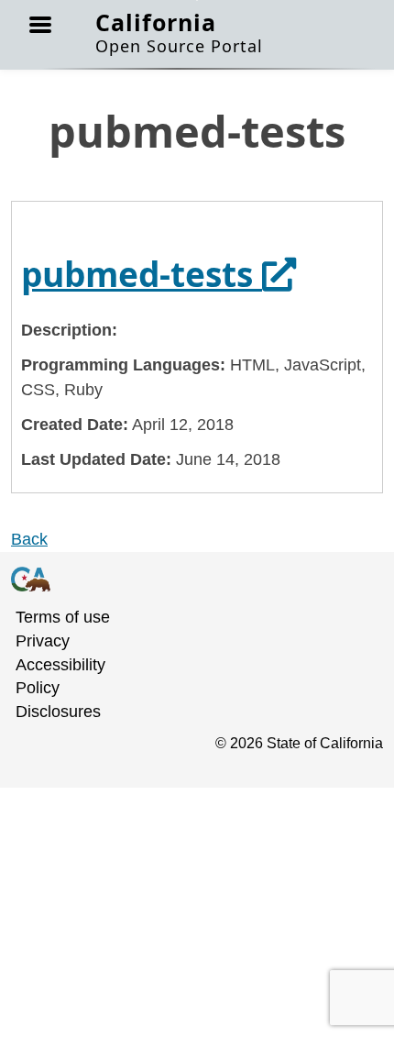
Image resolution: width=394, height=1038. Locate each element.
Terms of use (63, 617)
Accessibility (60, 665)
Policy (38, 688)
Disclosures (58, 711)
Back (29, 539)
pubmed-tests (158, 273)
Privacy (43, 641)
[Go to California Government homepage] (186, 579)
